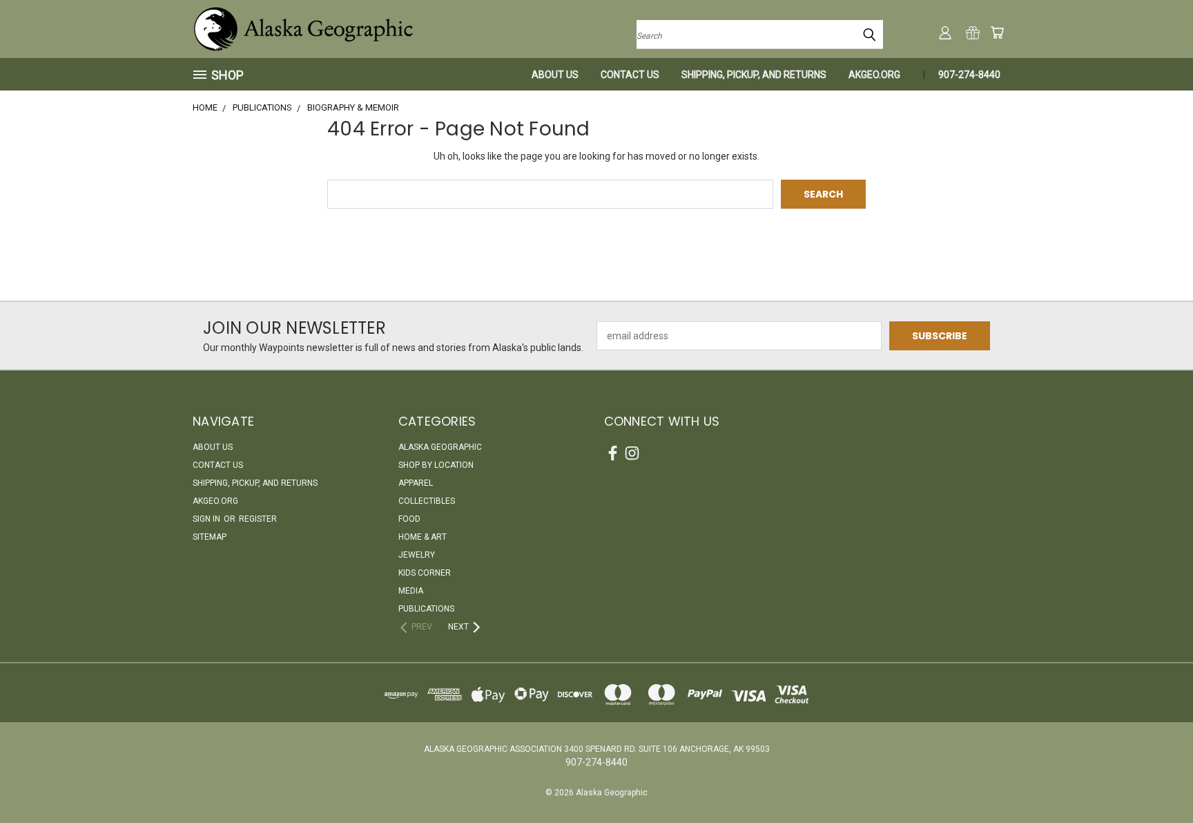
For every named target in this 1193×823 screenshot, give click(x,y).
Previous (1157, 780)
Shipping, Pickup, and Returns (753, 74)
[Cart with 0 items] (997, 32)
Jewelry (416, 555)
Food (409, 519)
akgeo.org (874, 74)
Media (410, 591)
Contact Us (630, 74)
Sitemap (209, 537)
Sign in (207, 519)
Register (258, 519)
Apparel (415, 483)
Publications (426, 609)
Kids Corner (424, 573)
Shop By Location (436, 465)
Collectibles (426, 501)
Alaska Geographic (440, 447)
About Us (555, 74)
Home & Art (422, 537)
